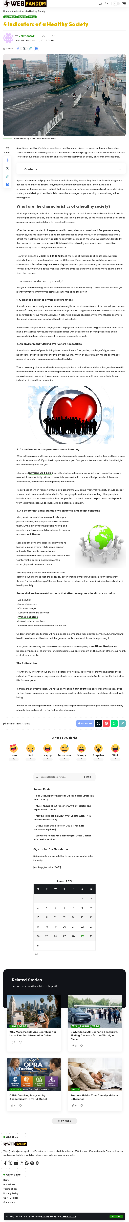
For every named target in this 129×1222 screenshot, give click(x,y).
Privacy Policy (48, 1216)
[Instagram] (21, 1163)
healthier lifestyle (102, 646)
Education (10, 17)
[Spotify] (32, 1163)
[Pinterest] (26, 1163)
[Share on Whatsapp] (114, 723)
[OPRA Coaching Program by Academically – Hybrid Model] (34, 1074)
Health (22, 17)
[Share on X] (24, 48)
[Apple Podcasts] (37, 1163)
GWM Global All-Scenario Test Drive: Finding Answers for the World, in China (94, 1035)
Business (84, 1026)
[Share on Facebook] (18, 48)
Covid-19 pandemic (50, 255)
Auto (74, 1026)
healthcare (80, 688)
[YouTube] (16, 1163)
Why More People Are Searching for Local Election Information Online (32, 1033)
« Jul (35, 954)
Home (6, 11)
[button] (116, 1216)
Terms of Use (68, 1216)
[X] (10, 1163)
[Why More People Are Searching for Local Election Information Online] (34, 1011)
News (13, 1026)
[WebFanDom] (25, 3)
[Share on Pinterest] (106, 723)
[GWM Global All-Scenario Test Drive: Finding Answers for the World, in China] (95, 1011)
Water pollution (28, 616)
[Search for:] (59, 777)
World (32, 17)
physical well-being (41, 472)
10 (37, 917)
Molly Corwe (26, 36)
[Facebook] (5, 1163)
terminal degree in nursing (48, 264)
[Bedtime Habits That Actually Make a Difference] (95, 1074)
